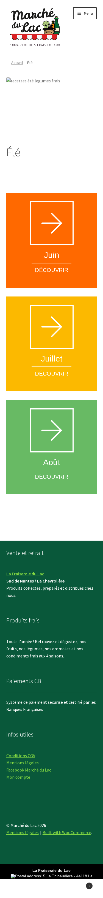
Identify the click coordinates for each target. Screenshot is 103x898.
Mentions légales (22, 762)
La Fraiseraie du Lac (25, 573)
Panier (79, 884)
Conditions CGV (20, 755)
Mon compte (18, 777)
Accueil (17, 62)
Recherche (51, 888)
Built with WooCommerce (67, 832)
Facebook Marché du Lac (28, 770)
